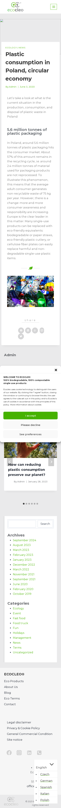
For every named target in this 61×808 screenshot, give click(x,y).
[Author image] (10, 481)
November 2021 (23, 574)
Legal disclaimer (19, 722)
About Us (11, 687)
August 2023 (22, 545)
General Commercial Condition (30, 734)
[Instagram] (19, 753)
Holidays (18, 632)
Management (22, 637)
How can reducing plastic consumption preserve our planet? (26, 470)
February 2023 (23, 554)
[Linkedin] (29, 753)
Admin (12, 86)
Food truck (20, 623)
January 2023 (22, 559)
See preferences (30, 434)
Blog (7, 692)
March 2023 (21, 550)
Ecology (11, 47)
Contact (10, 704)
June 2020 (20, 584)
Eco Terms (12, 698)
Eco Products (14, 681)
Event (17, 613)
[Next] (51, 461)
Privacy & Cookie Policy (23, 728)
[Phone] (39, 753)
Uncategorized (23, 652)
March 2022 (21, 569)
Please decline (30, 424)
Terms (17, 647)
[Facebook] (9, 753)
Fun (15, 628)
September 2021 (24, 579)
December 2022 (24, 564)
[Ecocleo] (15, 7)
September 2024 (24, 540)
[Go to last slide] (10, 461)
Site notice (14, 739)
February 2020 (23, 589)
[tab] (24, 504)
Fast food (19, 618)
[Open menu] (53, 6)
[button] (56, 370)
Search (45, 523)
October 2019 (22, 593)
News (22, 47)
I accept (30, 415)
